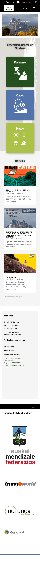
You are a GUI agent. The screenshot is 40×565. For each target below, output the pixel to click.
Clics (20, 27)
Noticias (20, 194)
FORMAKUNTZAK (11, 277)
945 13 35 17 (11, 2)
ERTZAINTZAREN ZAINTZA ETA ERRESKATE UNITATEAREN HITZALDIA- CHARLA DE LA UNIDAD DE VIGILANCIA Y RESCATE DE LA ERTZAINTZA (19, 234)
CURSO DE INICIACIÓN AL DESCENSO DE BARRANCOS (18, 191)
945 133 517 (18, 358)
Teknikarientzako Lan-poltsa (20, 21)
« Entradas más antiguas (13, 297)
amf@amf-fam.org (16, 365)
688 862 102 (16, 363)
